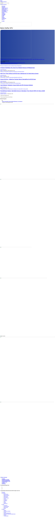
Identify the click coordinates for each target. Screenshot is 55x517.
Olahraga (3, 13)
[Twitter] (2, 487)
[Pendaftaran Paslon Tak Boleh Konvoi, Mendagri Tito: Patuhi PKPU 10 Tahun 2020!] (14, 88)
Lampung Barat (6, 506)
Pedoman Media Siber (6, 480)
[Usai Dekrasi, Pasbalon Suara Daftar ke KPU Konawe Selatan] (10, 83)
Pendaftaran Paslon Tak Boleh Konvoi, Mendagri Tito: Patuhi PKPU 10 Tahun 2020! (22, 90)
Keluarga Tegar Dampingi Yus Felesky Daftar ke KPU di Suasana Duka (12, 62)
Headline (1, 93)
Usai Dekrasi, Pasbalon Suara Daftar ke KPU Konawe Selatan (16, 85)
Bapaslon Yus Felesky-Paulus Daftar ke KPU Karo (9, 63)
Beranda (3, 6)
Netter (3, 12)
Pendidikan (5, 499)
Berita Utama (6, 494)
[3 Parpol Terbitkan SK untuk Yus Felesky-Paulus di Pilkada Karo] (10, 65)
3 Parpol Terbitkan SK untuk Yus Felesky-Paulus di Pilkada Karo (17, 67)
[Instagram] (2, 488)
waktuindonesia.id (3, 69)
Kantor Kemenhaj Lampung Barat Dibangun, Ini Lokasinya (12, 101)
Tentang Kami (6, 515)
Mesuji (5, 508)
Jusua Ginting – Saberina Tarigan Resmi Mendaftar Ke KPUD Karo (18, 79)
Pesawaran (5, 505)
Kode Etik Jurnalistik (5, 479)
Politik (3, 15)
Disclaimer (4, 483)
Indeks (5, 510)
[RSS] (2, 489)
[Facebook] (2, 486)
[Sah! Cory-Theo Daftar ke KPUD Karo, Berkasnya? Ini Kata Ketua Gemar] (12, 71)
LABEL (3, 504)
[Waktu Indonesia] (3, 1)
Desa (3, 16)
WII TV (3, 19)
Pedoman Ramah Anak (6, 481)
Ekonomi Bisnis (4, 11)
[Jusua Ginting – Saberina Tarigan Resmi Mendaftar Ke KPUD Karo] (11, 77)
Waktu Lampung (5, 8)
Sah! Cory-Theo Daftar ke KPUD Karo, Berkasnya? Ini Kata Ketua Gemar (19, 73)
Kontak (3, 482)
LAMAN (3, 509)
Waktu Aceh (6, 496)
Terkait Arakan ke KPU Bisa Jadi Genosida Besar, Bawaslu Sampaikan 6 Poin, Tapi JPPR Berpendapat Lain (22, 59)
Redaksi (3, 478)
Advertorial (4, 18)
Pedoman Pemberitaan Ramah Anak (9, 513)
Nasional (3, 7)
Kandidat (3, 14)
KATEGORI (3, 493)
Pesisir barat (6, 507)
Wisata (3, 17)
